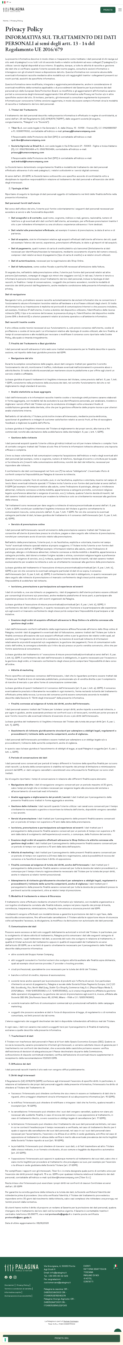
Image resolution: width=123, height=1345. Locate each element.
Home (5, 21)
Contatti (88, 1281)
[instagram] (15, 1277)
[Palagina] (13, 10)
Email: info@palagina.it (55, 1272)
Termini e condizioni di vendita (18, 1289)
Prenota (107, 10)
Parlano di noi (91, 1275)
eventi (87, 1266)
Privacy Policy (23, 1285)
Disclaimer (9, 1285)
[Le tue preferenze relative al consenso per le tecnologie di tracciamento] (5, 1340)
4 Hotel (88, 1278)
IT (7, 2)
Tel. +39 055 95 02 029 (56, 1276)
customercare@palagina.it (57, 1282)
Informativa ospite (12, 1292)
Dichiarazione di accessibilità (17, 1296)
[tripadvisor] (10, 1277)
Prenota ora (61, 1338)
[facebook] (6, 1277)
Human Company (71, 1321)
